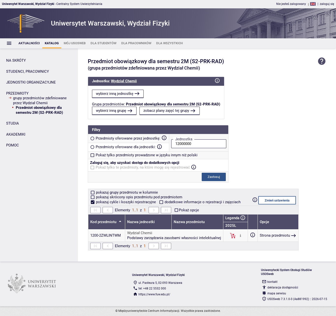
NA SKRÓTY (16, 60)
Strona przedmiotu (275, 235)
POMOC (12, 145)
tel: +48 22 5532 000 (152, 288)
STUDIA (12, 123)
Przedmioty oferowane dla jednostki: (126, 147)
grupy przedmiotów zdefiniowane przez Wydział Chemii (40, 100)
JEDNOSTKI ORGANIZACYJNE (31, 82)
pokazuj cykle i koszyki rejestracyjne (126, 202)
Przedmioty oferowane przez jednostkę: (128, 138)
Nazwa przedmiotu (189, 222)
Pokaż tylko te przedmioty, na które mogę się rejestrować (143, 167)
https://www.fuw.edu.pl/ (154, 294)
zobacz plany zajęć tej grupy (166, 110)
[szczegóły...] (240, 235)
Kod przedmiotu (103, 222)
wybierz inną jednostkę (114, 93)
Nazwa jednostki (141, 222)
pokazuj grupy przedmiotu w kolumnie (126, 192)
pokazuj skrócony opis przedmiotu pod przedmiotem (138, 197)
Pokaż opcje (189, 210)
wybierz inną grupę (111, 110)
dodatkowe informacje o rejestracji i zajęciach (202, 202)
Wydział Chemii (124, 81)
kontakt (272, 282)
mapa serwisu (276, 293)
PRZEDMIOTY (17, 93)
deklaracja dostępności (282, 287)
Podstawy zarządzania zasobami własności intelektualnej (174, 238)
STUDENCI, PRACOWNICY (27, 71)
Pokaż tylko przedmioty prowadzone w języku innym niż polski (147, 155)
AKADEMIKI (15, 134)
